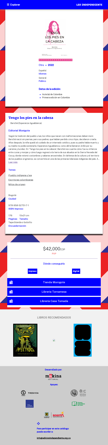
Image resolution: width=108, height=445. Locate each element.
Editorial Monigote (19, 130)
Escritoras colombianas (20, 179)
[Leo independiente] (89, 5)
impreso (32, 271)
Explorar (15, 4)
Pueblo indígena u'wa (20, 175)
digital (76, 271)
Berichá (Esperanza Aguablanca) (26, 123)
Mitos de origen (16, 184)
